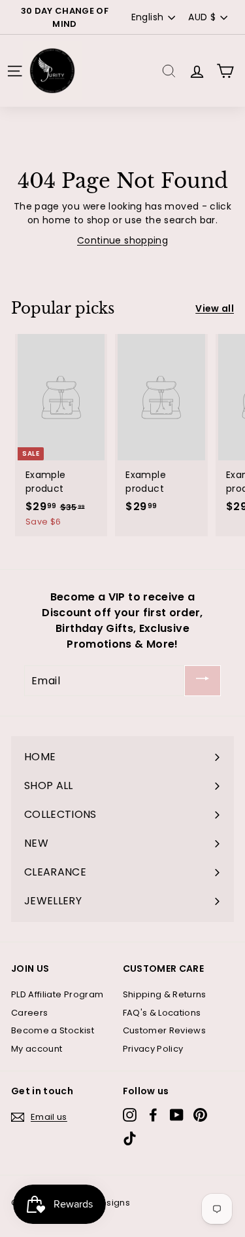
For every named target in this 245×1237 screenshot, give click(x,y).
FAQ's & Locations (162, 1012)
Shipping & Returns (164, 994)
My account (37, 1049)
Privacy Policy (153, 1049)
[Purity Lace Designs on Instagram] (130, 1115)
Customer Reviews (164, 1030)
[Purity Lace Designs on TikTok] (130, 1138)
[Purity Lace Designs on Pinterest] (200, 1115)
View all (214, 308)
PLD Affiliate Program (57, 994)
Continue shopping (122, 240)
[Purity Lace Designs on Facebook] (153, 1115)
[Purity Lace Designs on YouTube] (177, 1115)
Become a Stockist (52, 1030)
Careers (29, 1012)
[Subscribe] (202, 680)
